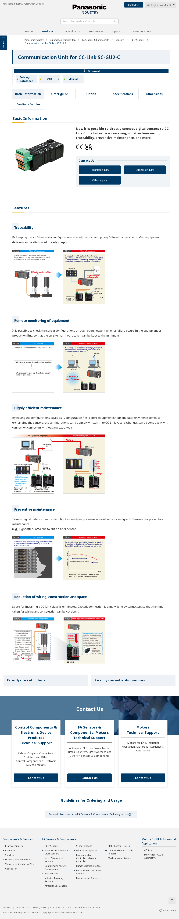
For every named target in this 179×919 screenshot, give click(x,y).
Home (29, 31)
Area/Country (169, 910)
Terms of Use (22, 908)
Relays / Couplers (14, 845)
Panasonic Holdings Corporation (84, 908)
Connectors (11, 850)
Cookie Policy (57, 908)
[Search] (115, 21)
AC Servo (148, 850)
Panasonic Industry (34, 39)
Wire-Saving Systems (86, 850)
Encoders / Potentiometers (18, 859)
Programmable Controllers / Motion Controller (86, 858)
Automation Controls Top (63, 39)
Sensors (120, 39)
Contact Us (133, 4)
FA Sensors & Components (95, 39)
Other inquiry (99, 180)
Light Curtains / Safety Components (55, 867)
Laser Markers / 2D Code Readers (120, 852)
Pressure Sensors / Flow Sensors (88, 872)
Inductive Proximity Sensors (54, 880)
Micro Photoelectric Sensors (54, 860)
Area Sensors (51, 873)
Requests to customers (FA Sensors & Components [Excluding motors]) (90, 814)
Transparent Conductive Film (19, 864)
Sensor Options (84, 845)
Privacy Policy (39, 908)
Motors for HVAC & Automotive (153, 856)
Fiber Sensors (138, 39)
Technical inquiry (99, 169)
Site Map (7, 908)
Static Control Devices (119, 845)
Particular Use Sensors (56, 885)
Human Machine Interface (89, 865)
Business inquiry (145, 169)
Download (71, 31)
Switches (9, 855)
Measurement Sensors (87, 878)
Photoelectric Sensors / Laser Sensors (56, 852)
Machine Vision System (119, 858)
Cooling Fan (11, 868)
